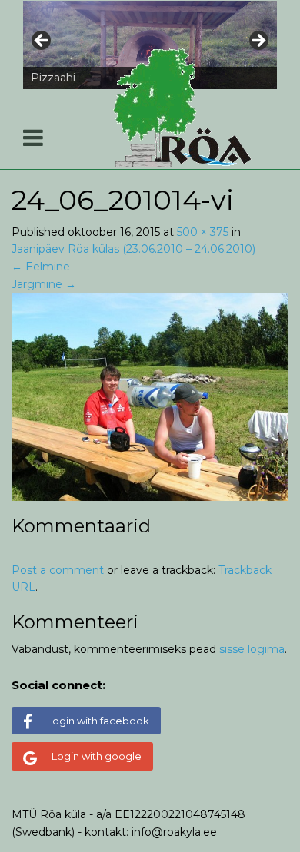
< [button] (42, 41)
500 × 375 (202, 232)
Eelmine (41, 267)
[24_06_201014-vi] (150, 396)
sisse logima (252, 649)
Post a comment (58, 570)
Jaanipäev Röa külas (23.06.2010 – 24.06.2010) (133, 249)
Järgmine (44, 284)
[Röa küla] (185, 108)
